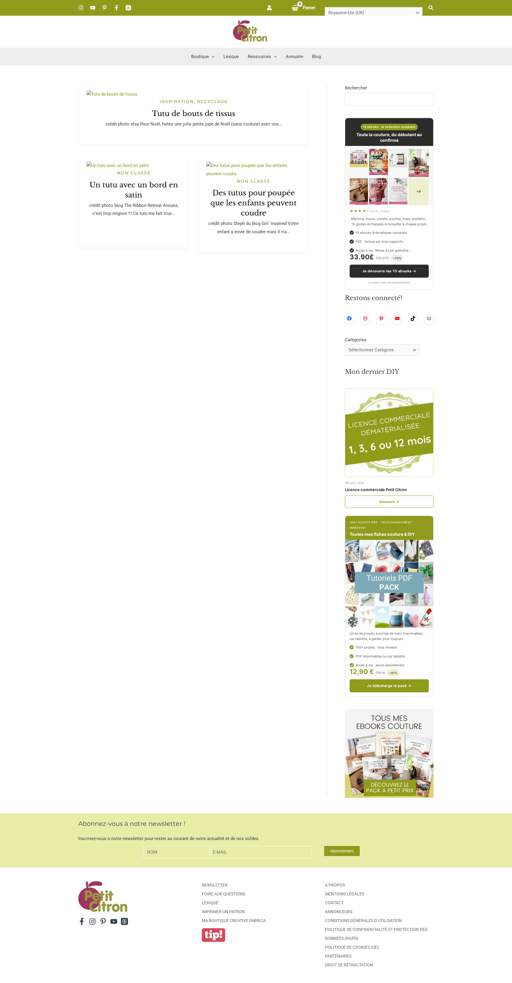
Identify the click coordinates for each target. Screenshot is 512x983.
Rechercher (356, 88)
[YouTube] (92, 7)
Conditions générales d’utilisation (363, 920)
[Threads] (128, 7)
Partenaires (338, 956)
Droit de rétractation (349, 965)
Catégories (356, 339)
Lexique (210, 902)
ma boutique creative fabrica (234, 920)
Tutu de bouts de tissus (193, 113)
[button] (431, 8)
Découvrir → (389, 502)
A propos (335, 885)
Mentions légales (344, 894)
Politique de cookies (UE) (352, 947)
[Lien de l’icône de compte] (269, 7)
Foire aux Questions (223, 894)
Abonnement (342, 851)
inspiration (177, 101)
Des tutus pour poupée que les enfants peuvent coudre (253, 203)
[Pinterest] (104, 7)
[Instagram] (81, 7)
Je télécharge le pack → (389, 685)
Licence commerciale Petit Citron (376, 489)
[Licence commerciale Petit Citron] (389, 432)
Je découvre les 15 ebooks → (389, 271)
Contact (334, 902)
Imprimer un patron (223, 911)
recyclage (212, 101)
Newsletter (215, 885)
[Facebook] (116, 7)
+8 (419, 191)
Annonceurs (338, 911)
